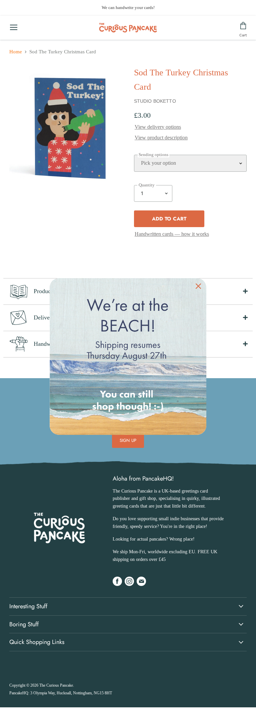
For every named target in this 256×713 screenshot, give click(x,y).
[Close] (198, 286)
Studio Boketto (155, 101)
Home (15, 51)
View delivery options (158, 127)
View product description (161, 137)
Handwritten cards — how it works (172, 234)
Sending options (153, 154)
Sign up (128, 440)
